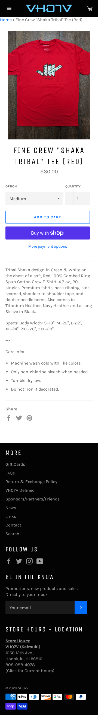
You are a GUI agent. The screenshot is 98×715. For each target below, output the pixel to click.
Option (11, 186)
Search (12, 533)
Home (6, 19)
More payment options (47, 246)
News (10, 507)
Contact (13, 525)
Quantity (73, 186)
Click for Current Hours (30, 670)
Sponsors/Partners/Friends (32, 499)
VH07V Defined (20, 490)
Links (10, 516)
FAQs (10, 472)
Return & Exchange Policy (31, 481)
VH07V (23, 688)
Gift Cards (15, 464)
